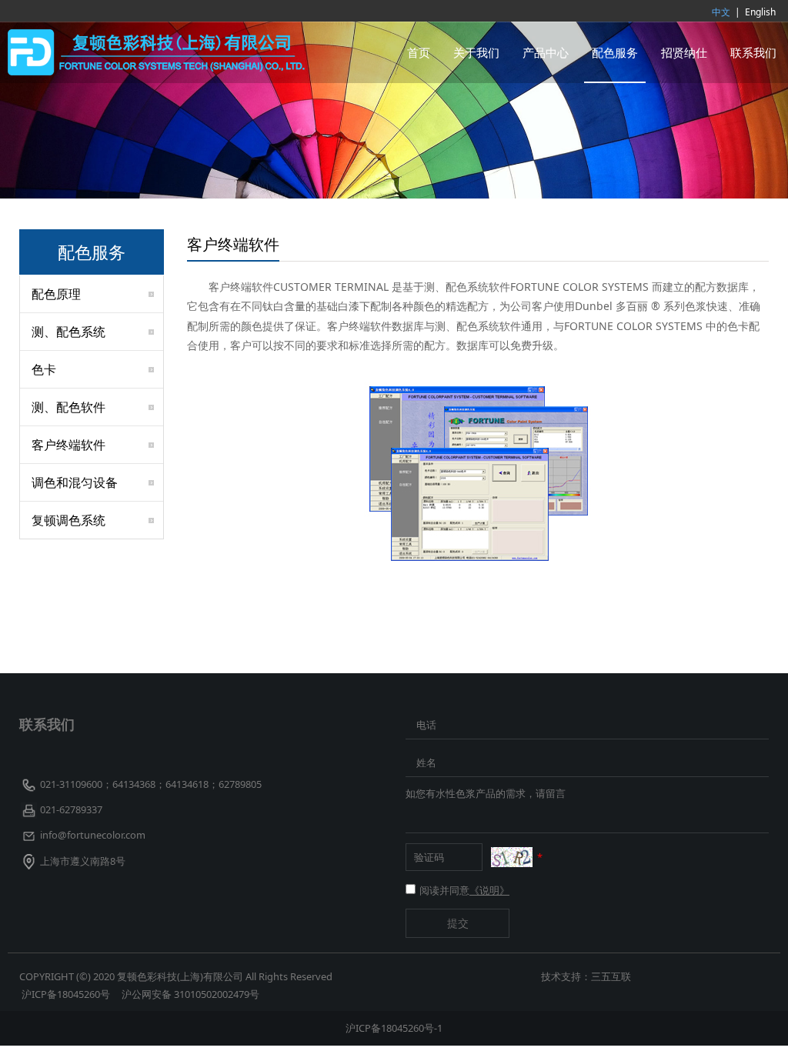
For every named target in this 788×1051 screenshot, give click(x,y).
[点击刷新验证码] (512, 857)
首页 (418, 52)
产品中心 (546, 52)
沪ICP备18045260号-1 (394, 1028)
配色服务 (615, 52)
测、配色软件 (68, 407)
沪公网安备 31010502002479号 (190, 994)
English (760, 11)
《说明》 (489, 890)
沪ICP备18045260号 (67, 994)
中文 (721, 11)
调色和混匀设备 (75, 482)
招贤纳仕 (684, 52)
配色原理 (56, 293)
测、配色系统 (68, 331)
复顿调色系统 (68, 520)
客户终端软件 (68, 444)
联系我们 (753, 52)
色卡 (44, 369)
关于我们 (476, 52)
